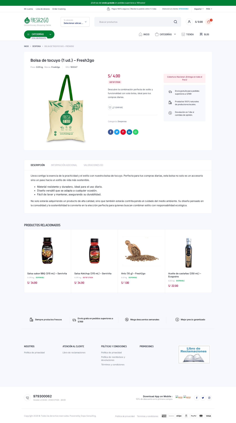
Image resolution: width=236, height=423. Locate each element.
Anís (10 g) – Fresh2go (133, 273)
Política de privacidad (34, 352)
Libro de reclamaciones (74, 352)
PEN (208, 9)
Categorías (166, 34)
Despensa (36, 46)
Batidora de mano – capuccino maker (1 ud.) (46, 411)
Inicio (146, 34)
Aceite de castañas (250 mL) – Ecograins (184, 275)
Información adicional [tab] (64, 165)
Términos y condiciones (112, 364)
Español (197, 9)
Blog (206, 34)
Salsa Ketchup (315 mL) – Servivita (92, 273)
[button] (110, 107)
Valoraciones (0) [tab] (93, 165)
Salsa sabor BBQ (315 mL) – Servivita (47, 273)
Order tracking (59, 9)
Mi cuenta (28, 9)
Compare (119, 107)
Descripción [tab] (38, 165)
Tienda (190, 34)
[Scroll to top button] (229, 416)
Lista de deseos (43, 9)
